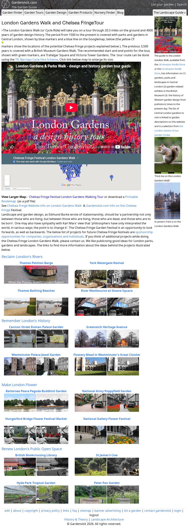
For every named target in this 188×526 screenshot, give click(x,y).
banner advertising (107, 511)
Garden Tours (34, 12)
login (177, 511)
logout (94, 515)
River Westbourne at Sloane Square (107, 291)
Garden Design (56, 12)
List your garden (162, 4)
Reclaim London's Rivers (22, 256)
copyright (31, 511)
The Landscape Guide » (170, 12)
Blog (120, 12)
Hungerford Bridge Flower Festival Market (36, 419)
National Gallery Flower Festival (106, 419)
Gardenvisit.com (24, 2)
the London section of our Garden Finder (168, 130)
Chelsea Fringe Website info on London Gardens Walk (44, 206)
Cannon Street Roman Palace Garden (36, 327)
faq (74, 511)
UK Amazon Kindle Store (172, 64)
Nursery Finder (104, 12)
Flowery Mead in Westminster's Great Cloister (106, 355)
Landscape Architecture (107, 519)
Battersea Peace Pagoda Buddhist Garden (36, 391)
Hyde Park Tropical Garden (36, 483)
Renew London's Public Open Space (32, 448)
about (17, 511)
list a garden (132, 511)
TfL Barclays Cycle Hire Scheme (36, 59)
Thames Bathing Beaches (36, 291)
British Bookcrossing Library (36, 455)
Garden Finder (12, 12)
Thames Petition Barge (36, 263)
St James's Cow (107, 455)
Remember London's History (26, 320)
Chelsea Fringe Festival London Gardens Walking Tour (66, 197)
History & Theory (76, 519)
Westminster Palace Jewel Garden (36, 355)
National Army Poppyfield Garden (106, 391)
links (66, 511)
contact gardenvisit (157, 511)
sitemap (85, 511)
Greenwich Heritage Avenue (106, 327)
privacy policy (50, 511)
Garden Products (80, 12)
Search (182, 4)
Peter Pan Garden (107, 483)
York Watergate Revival (107, 263)
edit (7, 511)
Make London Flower (19, 384)
